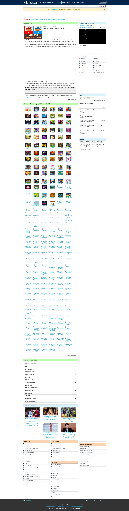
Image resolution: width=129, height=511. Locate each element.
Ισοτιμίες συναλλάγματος (56, 468)
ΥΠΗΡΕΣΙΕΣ (44, 2)
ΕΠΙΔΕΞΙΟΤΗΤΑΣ (50, 390)
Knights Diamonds (60, 249)
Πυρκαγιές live (26, 461)
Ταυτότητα (54, 506)
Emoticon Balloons (28, 232)
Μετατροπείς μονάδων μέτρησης (58, 466)
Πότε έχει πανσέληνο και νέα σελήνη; (92, 459)
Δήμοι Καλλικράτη (55, 479)
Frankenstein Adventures (60, 268)
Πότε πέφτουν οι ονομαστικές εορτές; (92, 456)
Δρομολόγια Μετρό (55, 452)
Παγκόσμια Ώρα (96, 63)
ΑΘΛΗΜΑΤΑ (50, 395)
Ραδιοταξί (53, 454)
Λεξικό (53, 492)
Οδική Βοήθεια (26, 478)
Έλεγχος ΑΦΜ (54, 473)
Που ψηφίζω (26, 484)
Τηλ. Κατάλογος (27, 469)
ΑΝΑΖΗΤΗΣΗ (103, 2)
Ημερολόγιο (54, 475)
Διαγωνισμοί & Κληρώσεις (98, 72)
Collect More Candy (28, 303)
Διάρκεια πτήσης (55, 486)
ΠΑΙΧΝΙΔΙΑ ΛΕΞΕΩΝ (50, 380)
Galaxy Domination (60, 319)
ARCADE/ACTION (50, 374)
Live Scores (82, 65)
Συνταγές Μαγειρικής (28, 456)
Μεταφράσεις (54, 490)
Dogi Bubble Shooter (68, 341)
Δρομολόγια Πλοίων (55, 450)
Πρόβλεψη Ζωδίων (97, 61)
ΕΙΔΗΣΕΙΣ (49, 2)
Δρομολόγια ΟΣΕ (55, 446)
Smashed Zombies (60, 296)
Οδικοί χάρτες (54, 456)
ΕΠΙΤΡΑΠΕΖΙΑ (50, 385)
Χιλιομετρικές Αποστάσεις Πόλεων (58, 459)
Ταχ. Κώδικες (26, 472)
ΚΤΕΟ (25, 463)
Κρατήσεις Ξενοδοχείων (28, 452)
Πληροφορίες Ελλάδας (28, 480)
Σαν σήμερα (82, 61)
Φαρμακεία (95, 58)
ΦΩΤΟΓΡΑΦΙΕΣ (72, 2)
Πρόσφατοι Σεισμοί (27, 459)
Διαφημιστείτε (61, 506)
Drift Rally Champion (60, 255)
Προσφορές (96, 70)
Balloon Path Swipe (68, 232)
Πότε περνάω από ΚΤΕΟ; (92, 448)
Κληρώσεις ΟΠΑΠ (97, 65)
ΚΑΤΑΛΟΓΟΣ (82, 2)
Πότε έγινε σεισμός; (92, 463)
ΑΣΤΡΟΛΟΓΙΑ (54, 2)
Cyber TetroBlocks (36, 226)
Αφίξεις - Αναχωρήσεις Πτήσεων (58, 448)
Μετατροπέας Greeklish (56, 496)
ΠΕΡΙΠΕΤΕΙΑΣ (50, 393)
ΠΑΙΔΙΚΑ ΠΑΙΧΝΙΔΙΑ (50, 401)
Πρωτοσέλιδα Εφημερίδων (99, 67)
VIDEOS (77, 2)
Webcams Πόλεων (27, 450)
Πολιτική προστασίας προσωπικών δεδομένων (74, 506)
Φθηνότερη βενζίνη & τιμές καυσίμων (31, 476)
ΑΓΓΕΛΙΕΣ (63, 2)
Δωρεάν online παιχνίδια (92, 465)
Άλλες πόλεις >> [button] (101, 27)
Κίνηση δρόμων (82, 63)
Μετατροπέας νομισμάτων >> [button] (99, 135)
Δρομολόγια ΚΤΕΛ (55, 443)
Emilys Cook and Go (52, 280)
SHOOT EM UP (50, 369)
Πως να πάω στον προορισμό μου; (92, 452)
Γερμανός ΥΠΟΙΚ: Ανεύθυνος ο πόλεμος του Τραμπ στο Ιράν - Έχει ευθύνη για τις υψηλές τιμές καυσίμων (69, 435)
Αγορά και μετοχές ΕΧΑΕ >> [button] (99, 100)
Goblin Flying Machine (36, 352)
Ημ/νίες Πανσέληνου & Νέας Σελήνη (30, 446)
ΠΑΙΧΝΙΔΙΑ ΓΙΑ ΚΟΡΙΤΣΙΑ (50, 398)
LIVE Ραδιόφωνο (83, 70)
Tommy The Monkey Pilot (36, 330)
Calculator (53, 477)
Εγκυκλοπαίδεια (55, 488)
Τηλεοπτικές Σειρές (27, 482)
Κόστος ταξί (54, 484)
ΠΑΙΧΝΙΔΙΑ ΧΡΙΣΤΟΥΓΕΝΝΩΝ (50, 387)
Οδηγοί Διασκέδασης (28, 454)
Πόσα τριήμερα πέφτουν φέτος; (92, 457)
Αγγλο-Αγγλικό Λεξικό (56, 494)
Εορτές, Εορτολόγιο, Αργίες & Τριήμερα (31, 443)
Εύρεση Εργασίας (27, 465)
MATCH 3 (50, 377)
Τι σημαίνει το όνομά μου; (92, 461)
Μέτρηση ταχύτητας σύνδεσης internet (59, 481)
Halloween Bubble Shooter (44, 280)
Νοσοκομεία (82, 58)
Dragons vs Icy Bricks (44, 238)
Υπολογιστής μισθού (55, 471)
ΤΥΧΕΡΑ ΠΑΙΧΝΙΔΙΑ (50, 382)
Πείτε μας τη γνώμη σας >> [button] (70, 99)
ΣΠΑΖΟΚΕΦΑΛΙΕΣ (50, 372)
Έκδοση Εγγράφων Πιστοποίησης (30, 474)
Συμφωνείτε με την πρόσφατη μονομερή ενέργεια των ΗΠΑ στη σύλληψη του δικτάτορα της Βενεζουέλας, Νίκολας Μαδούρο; (92, 142)
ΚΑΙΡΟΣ (67, 2)
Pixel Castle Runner (36, 262)
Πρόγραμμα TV (82, 67)
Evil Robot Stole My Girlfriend (52, 330)
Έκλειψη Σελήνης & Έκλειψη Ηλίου (30, 448)
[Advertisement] (64, 14)
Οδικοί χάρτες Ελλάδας (92, 454)
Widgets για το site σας (56, 464)
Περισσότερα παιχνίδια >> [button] (71, 355)
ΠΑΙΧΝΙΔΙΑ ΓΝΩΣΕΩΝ (50, 364)
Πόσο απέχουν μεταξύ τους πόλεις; (92, 450)
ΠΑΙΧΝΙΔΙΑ (59, 2)
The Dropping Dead (28, 313)
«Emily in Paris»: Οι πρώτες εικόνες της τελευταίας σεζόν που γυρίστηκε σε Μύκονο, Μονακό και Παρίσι (50, 435)
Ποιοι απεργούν (82, 72)
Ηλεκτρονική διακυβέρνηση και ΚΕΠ (30, 467)
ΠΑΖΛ (50, 366)
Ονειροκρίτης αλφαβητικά (92, 446)
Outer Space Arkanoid (44, 274)
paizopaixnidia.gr (29, 97)
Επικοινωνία (48, 506)
